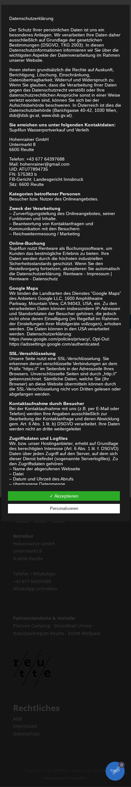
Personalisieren (64, 508)
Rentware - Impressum (86, 273)
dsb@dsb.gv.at (24, 115)
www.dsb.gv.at (56, 115)
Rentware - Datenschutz (33, 278)
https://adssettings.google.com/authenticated (54, 343)
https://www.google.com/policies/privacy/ (49, 338)
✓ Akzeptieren (64, 495)
